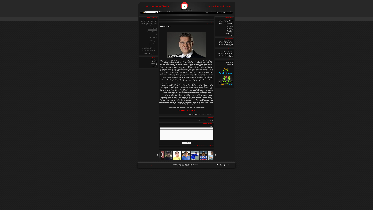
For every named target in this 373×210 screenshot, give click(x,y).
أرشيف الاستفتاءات (148, 54)
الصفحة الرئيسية (226, 12)
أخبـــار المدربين (229, 33)
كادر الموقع (216, 12)
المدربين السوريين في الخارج (225, 23)
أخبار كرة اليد (230, 57)
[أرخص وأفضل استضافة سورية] (226, 86)
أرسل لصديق (191, 114)
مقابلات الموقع (229, 25)
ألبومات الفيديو (229, 64)
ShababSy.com (150, 165)
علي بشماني (154, 63)
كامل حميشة (153, 65)
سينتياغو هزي (153, 60)
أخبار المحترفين (229, 28)
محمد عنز (154, 61)
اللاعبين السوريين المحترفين (225, 20)
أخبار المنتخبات (229, 27)
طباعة (196, 114)
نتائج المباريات (229, 31)
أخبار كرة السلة (229, 46)
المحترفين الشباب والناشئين (225, 22)
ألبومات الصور (229, 62)
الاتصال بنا (208, 12)
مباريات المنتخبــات (228, 35)
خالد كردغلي (154, 66)
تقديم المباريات (229, 30)
